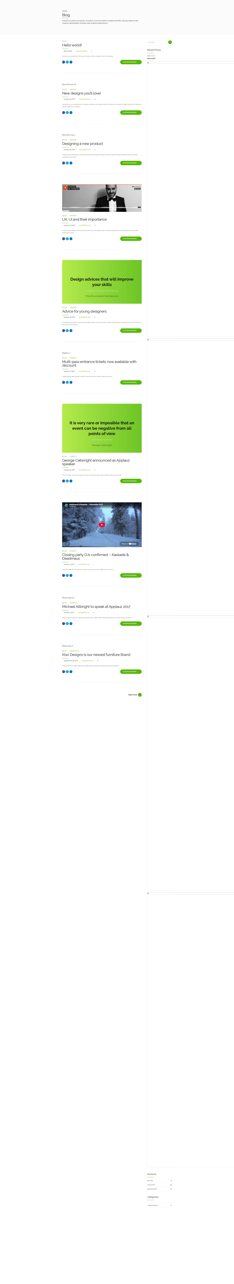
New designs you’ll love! (81, 93)
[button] (70, 84)
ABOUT (111, 1280)
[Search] (170, 42)
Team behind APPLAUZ (69, 1254)
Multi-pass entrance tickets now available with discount (99, 363)
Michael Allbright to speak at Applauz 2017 (96, 606)
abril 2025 (150, 1180)
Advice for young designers (84, 311)
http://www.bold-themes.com (102, 296)
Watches (83, 1248)
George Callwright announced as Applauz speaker (96, 462)
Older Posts (132, 695)
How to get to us (67, 1256)
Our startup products (68, 1251)
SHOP (123, 1280)
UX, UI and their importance (84, 219)
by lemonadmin (81, 51)
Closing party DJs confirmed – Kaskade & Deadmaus (95, 556)
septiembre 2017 (152, 1189)
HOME (104, 1280)
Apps (82, 1251)
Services (83, 1254)
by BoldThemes (84, 99)
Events (73, 358)
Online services (85, 1256)
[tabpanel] (102, 84)
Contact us (65, 1259)
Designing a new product (82, 143)
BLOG (117, 1280)
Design (73, 89)
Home (64, 11)
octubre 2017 (151, 1185)
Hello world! (72, 45)
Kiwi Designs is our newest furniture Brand (96, 654)
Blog (64, 41)
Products (74, 651)
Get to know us (66, 1248)
